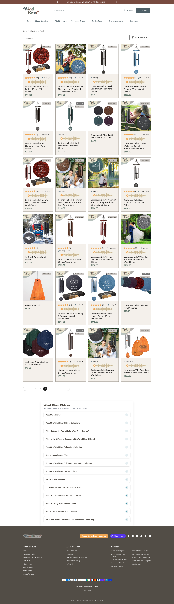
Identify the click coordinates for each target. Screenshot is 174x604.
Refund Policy (27, 564)
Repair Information (29, 554)
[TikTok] (141, 536)
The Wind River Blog (73, 561)
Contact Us (26, 561)
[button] (143, 10)
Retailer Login (136, 564)
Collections (33, 31)
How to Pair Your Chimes (140, 554)
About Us (70, 554)
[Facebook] (128, 536)
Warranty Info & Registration (32, 557)
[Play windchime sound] (37, 82)
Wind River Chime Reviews (120, 563)
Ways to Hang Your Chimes (141, 557)
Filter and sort (141, 37)
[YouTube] (145, 536)
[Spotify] (150, 536)
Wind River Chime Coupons (141, 561)
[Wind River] (31, 10)
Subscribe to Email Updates (94, 536)
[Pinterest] (137, 536)
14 (63, 388)
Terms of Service (28, 574)
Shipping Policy (28, 567)
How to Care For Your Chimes (118, 555)
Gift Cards (70, 564)
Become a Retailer (117, 566)
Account (130, 10)
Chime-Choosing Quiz (118, 551)
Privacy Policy (27, 571)
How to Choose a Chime (140, 551)
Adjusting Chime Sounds (119, 559)
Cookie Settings (87, 590)
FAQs (24, 551)
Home (25, 31)
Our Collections (72, 551)
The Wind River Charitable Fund (77, 557)
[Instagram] (133, 536)
